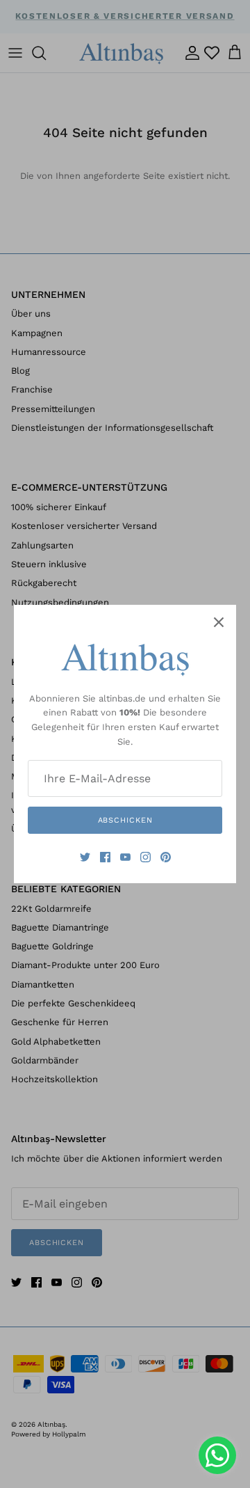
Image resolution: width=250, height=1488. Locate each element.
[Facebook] (105, 857)
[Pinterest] (165, 857)
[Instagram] (145, 857)
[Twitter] (85, 857)
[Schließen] (218, 622)
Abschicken (125, 820)
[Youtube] (125, 857)
